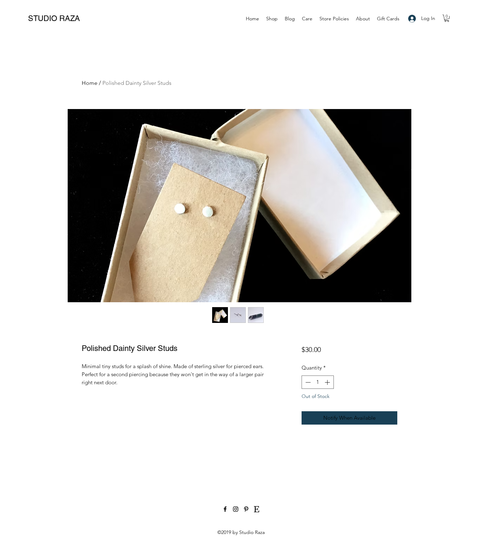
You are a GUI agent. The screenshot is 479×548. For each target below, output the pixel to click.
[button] (447, 18)
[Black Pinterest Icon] (246, 509)
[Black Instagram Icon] (235, 509)
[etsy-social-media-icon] (256, 509)
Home (89, 83)
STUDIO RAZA (54, 18)
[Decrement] (307, 382)
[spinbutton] (317, 382)
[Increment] (328, 382)
